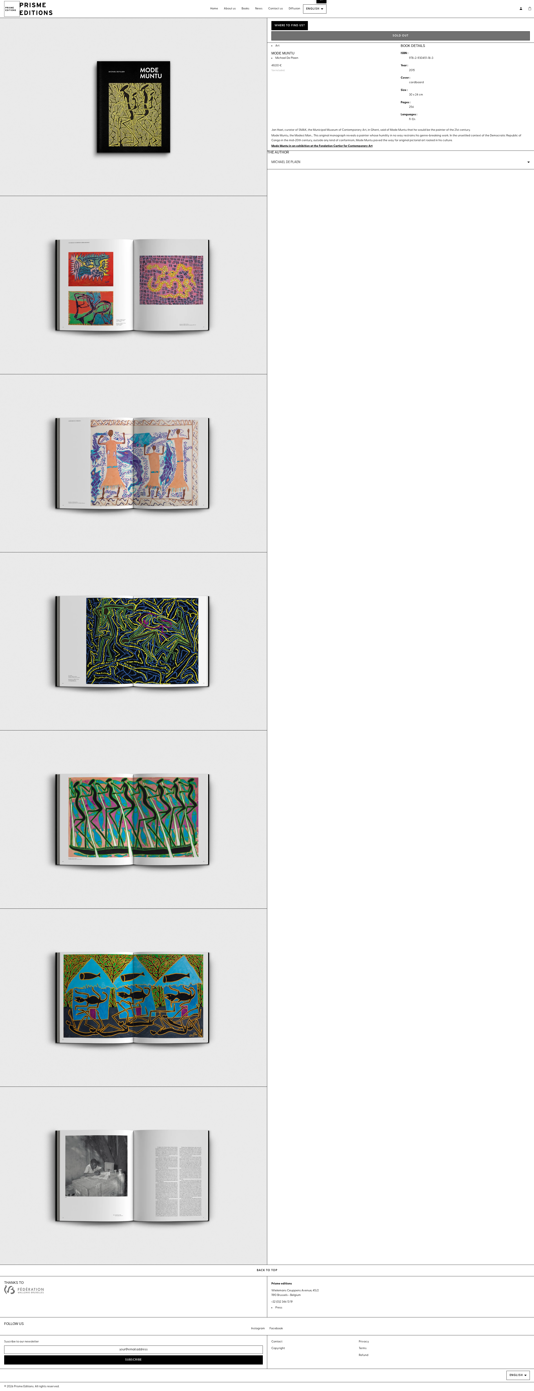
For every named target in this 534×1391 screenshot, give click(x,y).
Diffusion (294, 8)
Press (278, 1307)
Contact (276, 1341)
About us (230, 8)
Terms (362, 1348)
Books (245, 8)
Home (214, 8)
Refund (363, 1355)
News (258, 8)
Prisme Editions (24, 1386)
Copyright (278, 1348)
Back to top (267, 1270)
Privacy (364, 1341)
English (312, 8)
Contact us (275, 8)
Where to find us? (290, 25)
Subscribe (133, 1359)
